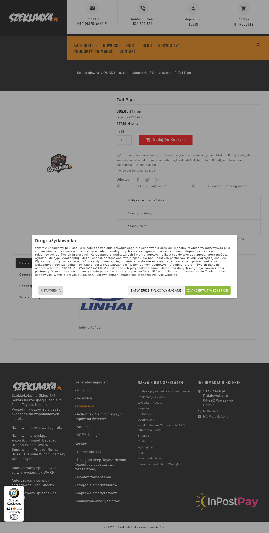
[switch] (14, 517)
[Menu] (21, 488)
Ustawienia (51, 290)
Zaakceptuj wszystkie (207, 290)
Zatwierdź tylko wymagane (156, 290)
